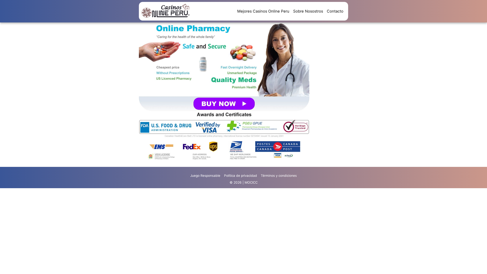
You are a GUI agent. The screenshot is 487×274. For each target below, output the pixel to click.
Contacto (335, 11)
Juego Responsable (205, 176)
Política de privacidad (240, 176)
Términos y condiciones (279, 176)
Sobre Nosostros (308, 11)
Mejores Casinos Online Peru (263, 11)
